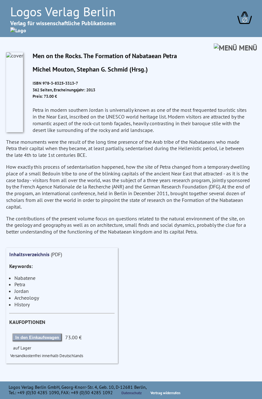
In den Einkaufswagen (37, 337)
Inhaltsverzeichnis (29, 254)
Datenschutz (131, 392)
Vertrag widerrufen (165, 392)
